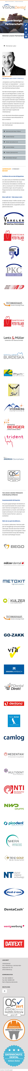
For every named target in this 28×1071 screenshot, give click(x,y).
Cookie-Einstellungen (6, 1070)
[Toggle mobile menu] (25, 9)
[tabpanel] (14, 89)
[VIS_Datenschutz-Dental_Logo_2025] (14, 1045)
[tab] (14, 46)
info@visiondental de (19, 1)
